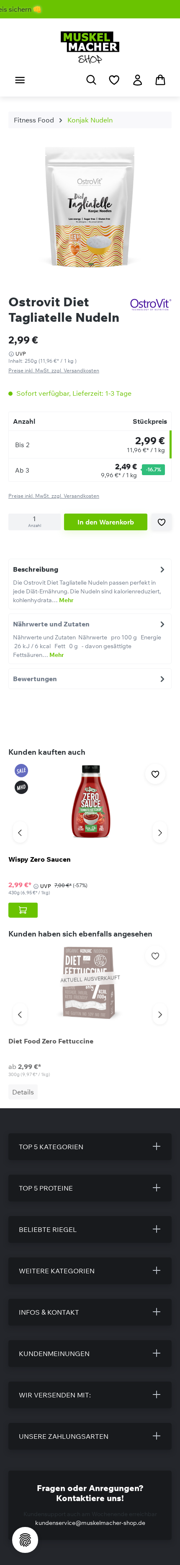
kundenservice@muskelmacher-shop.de (90, 1523)
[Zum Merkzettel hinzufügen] (162, 522)
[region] (90, 208)
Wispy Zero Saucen (39, 859)
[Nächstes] (160, 832)
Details (23, 1092)
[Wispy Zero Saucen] (90, 801)
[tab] (90, 584)
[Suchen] (91, 79)
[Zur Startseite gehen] (90, 47)
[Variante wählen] (23, 910)
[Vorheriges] (20, 832)
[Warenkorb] (160, 79)
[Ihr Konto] (137, 79)
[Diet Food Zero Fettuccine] (90, 983)
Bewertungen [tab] (35, 678)
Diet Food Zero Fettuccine (50, 1041)
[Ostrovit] (151, 304)
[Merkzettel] (114, 79)
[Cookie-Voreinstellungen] (25, 1539)
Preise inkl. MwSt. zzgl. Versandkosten (53, 370)
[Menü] (19, 79)
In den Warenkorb (105, 522)
